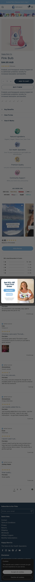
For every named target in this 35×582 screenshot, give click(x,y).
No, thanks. (9, 294)
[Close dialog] (32, 279)
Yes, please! (9, 290)
